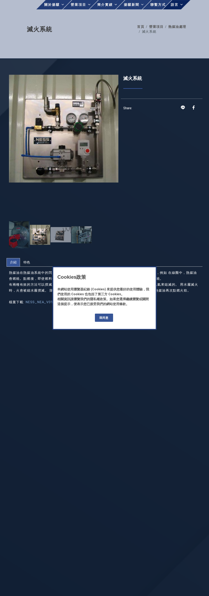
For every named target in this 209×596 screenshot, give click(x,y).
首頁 (140, 27)
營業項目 (156, 27)
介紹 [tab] (13, 262)
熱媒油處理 (177, 27)
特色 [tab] (26, 262)
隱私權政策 (98, 299)
